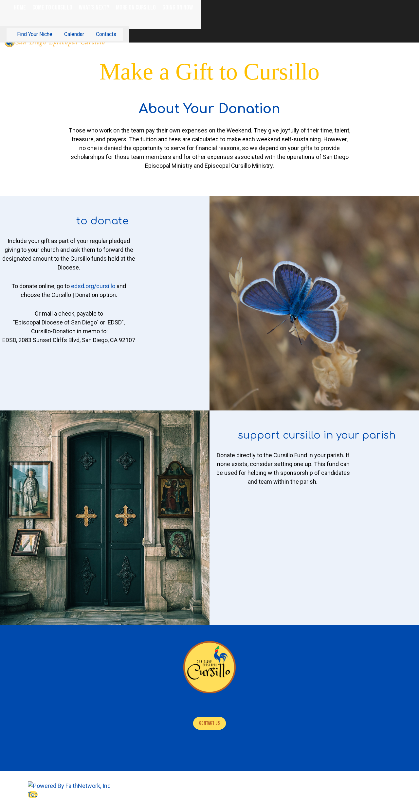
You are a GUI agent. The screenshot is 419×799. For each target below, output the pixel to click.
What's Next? (94, 7)
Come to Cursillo (52, 7)
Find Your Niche (34, 34)
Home (20, 7)
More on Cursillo (136, 7)
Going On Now (177, 7)
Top (33, 794)
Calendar (74, 34)
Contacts (106, 34)
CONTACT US (209, 723)
